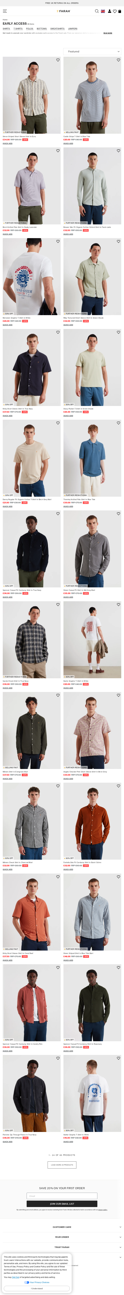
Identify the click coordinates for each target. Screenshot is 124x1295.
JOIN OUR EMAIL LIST (62, 1203)
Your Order (62, 1237)
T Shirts (18, 28)
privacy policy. (102, 1210)
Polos (30, 28)
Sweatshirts (57, 28)
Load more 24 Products (62, 1165)
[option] (62, 2)
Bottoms (42, 28)
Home (5, 20)
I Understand (37, 1288)
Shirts (6, 28)
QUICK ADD (7, 143)
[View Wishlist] (115, 10)
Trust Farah (62, 1247)
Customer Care (62, 1227)
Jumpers (72, 28)
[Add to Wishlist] (57, 60)
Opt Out (15, 1277)
